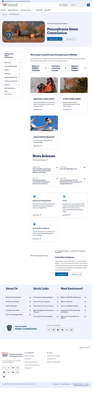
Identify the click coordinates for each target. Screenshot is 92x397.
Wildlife (6, 70)
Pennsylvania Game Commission (8, 55)
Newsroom (7, 62)
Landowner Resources (11, 81)
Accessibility (56, 384)
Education (7, 73)
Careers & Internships (53, 356)
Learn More (36, 109)
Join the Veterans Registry (32, 365)
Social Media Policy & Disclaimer (81, 385)
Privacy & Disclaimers (66, 384)
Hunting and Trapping (10, 66)
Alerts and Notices (9, 88)
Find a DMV (28, 359)
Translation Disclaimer (78, 384)
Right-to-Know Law (52, 362)
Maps (6, 91)
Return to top (84, 347)
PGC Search (8, 94)
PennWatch (50, 359)
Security (86, 384)
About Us (7, 84)
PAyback (27, 368)
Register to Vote (29, 356)
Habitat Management (10, 77)
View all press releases (39, 160)
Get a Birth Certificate (31, 362)
